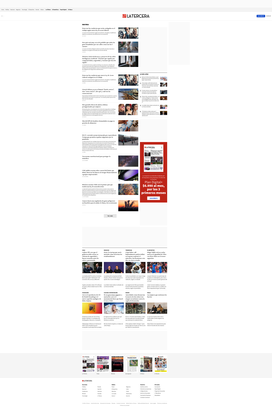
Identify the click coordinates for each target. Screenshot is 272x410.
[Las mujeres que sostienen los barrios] (157, 308)
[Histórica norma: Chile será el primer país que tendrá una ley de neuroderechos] (128, 189)
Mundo (37, 9)
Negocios (18, 9)
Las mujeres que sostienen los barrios (157, 296)
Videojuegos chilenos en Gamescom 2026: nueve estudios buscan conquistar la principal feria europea (91, 325)
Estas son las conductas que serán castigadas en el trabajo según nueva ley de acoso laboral (98, 29)
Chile (83, 250)
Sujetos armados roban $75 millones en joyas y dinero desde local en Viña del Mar (92, 286)
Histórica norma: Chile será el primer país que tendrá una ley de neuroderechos (97, 185)
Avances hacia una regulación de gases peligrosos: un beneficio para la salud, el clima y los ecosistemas (99, 202)
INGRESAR (268, 16)
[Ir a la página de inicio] (136, 16)
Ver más (110, 216)
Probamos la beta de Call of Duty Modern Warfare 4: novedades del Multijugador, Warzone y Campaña (91, 318)
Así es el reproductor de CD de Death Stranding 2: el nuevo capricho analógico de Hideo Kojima (91, 298)
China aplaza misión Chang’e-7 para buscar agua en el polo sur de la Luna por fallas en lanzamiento (135, 325)
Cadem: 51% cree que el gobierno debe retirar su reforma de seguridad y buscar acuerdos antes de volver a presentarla (90, 256)
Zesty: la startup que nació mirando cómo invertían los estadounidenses (113, 254)
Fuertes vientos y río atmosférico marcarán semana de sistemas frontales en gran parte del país (149, 92)
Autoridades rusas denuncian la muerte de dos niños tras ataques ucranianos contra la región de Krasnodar (135, 298)
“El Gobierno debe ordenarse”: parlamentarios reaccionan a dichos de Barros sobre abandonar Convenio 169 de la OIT (151, 113)
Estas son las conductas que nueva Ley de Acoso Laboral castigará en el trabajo (98, 76)
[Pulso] (103, 372)
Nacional (12, 9)
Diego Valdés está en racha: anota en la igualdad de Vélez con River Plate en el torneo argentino (156, 255)
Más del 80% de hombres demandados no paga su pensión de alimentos (98, 122)
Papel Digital (63, 9)
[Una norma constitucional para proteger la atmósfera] (128, 161)
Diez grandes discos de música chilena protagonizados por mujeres (95, 106)
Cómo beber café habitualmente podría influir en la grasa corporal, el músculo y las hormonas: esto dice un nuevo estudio (150, 85)
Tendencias (129, 250)
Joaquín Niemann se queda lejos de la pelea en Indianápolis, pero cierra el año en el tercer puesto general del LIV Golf (157, 278)
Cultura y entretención (111, 292)
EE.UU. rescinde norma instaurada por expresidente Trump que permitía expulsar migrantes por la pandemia (99, 137)
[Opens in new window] (117, 372)
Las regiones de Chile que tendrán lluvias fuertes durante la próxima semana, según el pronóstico (135, 286)
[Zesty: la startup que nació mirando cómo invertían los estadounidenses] (114, 267)
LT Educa (70, 9)
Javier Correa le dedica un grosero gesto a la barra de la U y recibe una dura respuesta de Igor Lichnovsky (156, 286)
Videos (42, 9)
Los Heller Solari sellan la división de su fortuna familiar (150, 106)
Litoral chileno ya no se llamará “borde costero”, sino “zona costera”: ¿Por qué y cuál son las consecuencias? (98, 91)
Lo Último (48, 9)
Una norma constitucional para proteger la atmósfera (96, 157)
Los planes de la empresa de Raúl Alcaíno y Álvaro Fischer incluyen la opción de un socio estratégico (113, 277)
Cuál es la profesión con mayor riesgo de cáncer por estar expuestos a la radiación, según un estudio (135, 277)
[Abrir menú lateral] (2, 16)
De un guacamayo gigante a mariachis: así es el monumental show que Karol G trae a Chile (113, 298)
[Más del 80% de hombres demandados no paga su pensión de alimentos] (128, 125)
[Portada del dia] (153, 171)
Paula (148, 292)
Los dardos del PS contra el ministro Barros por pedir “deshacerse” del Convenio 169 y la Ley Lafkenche (91, 277)
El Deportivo (31, 9)
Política (7, 9)
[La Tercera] (88, 372)
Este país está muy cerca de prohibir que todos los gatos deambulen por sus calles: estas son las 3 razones (98, 44)
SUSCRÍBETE (154, 198)
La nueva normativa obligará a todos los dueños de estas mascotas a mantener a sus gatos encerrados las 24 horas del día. (98, 49)
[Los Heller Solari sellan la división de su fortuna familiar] (163, 107)
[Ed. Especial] (132, 372)
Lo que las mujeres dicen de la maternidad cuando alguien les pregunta (155, 318)
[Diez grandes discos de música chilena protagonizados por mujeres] (128, 109)
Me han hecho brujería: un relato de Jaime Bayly (113, 324)
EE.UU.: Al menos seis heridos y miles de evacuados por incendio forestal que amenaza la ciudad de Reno (135, 318)
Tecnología (24, 9)
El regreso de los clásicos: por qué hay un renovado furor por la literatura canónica (113, 318)
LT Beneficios (55, 9)
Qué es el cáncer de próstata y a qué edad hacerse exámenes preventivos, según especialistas (150, 78)
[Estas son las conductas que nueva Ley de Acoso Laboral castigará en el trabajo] (128, 80)
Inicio (2, 9)
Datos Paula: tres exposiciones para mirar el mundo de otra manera (156, 324)
